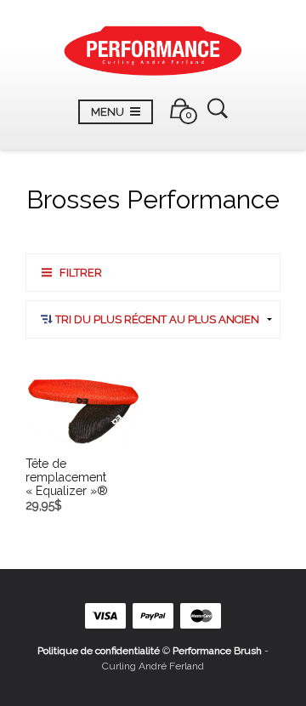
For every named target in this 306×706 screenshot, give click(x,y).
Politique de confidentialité (98, 651)
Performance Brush (217, 651)
